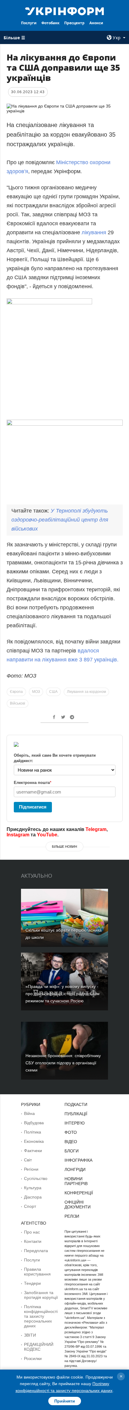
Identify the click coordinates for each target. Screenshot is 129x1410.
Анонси (96, 22)
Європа (16, 692)
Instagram (18, 834)
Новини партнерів (76, 1181)
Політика (32, 1132)
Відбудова (34, 1122)
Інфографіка (78, 1160)
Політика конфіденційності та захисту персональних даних (41, 1316)
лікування (94, 232)
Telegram (96, 829)
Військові (17, 703)
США (53, 692)
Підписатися (32, 806)
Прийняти (64, 1401)
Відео (70, 1141)
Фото (70, 1132)
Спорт (30, 1206)
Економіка (34, 1141)
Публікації (75, 1113)
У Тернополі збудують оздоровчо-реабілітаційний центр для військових (59, 520)
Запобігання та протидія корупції (41, 1295)
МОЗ (36, 692)
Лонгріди (75, 1169)
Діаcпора (33, 1197)
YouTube (47, 834)
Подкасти (75, 1104)
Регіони (31, 1169)
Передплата (36, 1250)
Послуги (29, 22)
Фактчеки (33, 1150)
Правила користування (37, 1271)
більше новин (64, 846)
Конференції (78, 1192)
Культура (32, 1187)
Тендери (32, 1283)
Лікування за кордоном (86, 692)
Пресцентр (74, 22)
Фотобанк (50, 22)
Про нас (32, 1232)
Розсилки (33, 1358)
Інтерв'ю (74, 1123)
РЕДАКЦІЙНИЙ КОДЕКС (38, 1347)
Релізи (71, 1216)
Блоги (71, 1150)
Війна (29, 1113)
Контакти (32, 1241)
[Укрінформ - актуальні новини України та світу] (64, 10)
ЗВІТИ (30, 1335)
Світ (28, 1159)
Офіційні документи (77, 1204)
